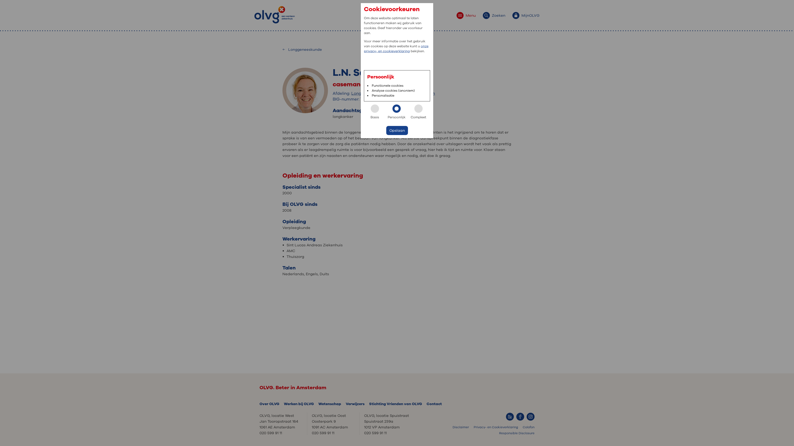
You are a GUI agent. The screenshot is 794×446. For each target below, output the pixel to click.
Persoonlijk (396, 117)
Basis (375, 117)
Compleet (418, 117)
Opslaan (397, 130)
